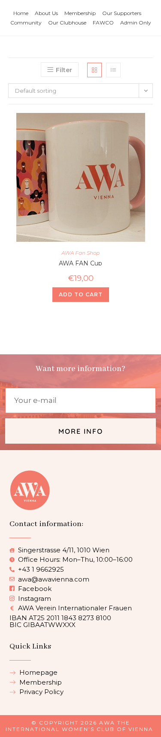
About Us (46, 13)
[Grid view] (94, 70)
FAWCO (103, 22)
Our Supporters (121, 13)
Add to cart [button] (81, 294)
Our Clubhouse (67, 22)
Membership (80, 13)
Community (26, 22)
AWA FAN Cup (80, 262)
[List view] (113, 70)
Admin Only (135, 22)
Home (20, 13)
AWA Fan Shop (80, 253)
